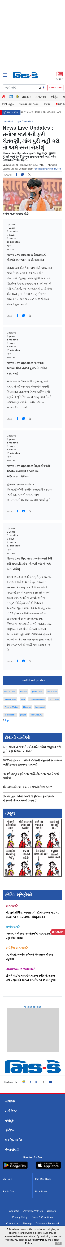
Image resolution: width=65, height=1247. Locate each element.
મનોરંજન (41, 96)
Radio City (8, 1191)
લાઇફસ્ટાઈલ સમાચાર (19, 968)
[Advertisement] (32, 42)
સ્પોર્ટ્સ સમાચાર (16, 947)
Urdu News (41, 1191)
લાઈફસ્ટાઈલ (13, 1140)
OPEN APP (55, 87)
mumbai (23, 691)
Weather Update (11, 707)
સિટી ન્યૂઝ (8, 104)
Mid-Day (7, 1179)
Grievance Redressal (47, 1223)
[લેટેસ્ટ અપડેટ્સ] (17, 97)
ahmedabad (52, 691)
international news (37, 699)
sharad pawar (36, 715)
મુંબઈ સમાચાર (25, 121)
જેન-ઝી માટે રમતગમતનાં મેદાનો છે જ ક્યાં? (27, 787)
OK (58, 1243)
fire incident (40, 707)
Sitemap (27, 1223)
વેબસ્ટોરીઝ (12, 1149)
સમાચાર (26, 96)
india (23, 699)
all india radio (10, 715)
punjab (23, 715)
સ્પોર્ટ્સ (54, 96)
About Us (14, 1210)
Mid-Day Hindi (43, 1179)
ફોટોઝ (9, 1130)
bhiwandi (27, 707)
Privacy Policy (19, 1217)
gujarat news (37, 691)
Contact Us (12, 1223)
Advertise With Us (33, 1210)
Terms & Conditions (42, 1217)
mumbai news (9, 691)
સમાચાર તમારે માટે (29, 104)
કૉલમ (47, 104)
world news (54, 699)
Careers (51, 1210)
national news (10, 699)
